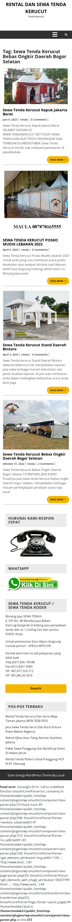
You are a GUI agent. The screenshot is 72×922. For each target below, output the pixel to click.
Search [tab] (35, 688)
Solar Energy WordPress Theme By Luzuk (36, 775)
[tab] (54, 34)
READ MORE (59, 160)
